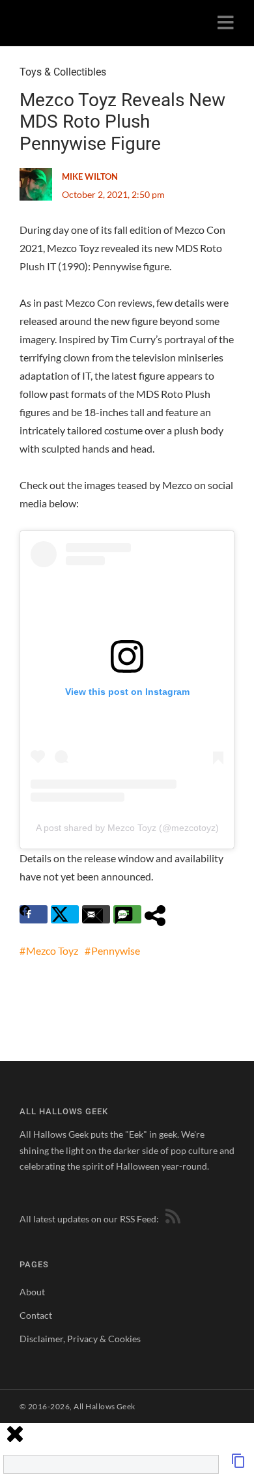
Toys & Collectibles (63, 72)
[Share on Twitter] (65, 914)
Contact (36, 1315)
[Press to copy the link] (238, 1464)
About (32, 1291)
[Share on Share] (159, 914)
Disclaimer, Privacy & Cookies (80, 1338)
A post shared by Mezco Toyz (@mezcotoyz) (127, 828)
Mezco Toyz (52, 950)
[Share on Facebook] (34, 914)
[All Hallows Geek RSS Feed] (170, 1218)
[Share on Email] (96, 914)
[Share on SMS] (127, 914)
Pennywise (115, 950)
